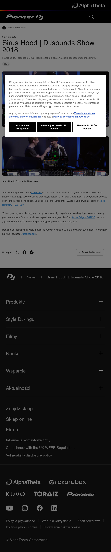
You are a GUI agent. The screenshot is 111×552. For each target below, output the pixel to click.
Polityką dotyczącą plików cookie (71, 116)
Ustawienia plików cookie (87, 127)
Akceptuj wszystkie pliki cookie (54, 127)
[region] (55, 106)
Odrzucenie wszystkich (22, 127)
